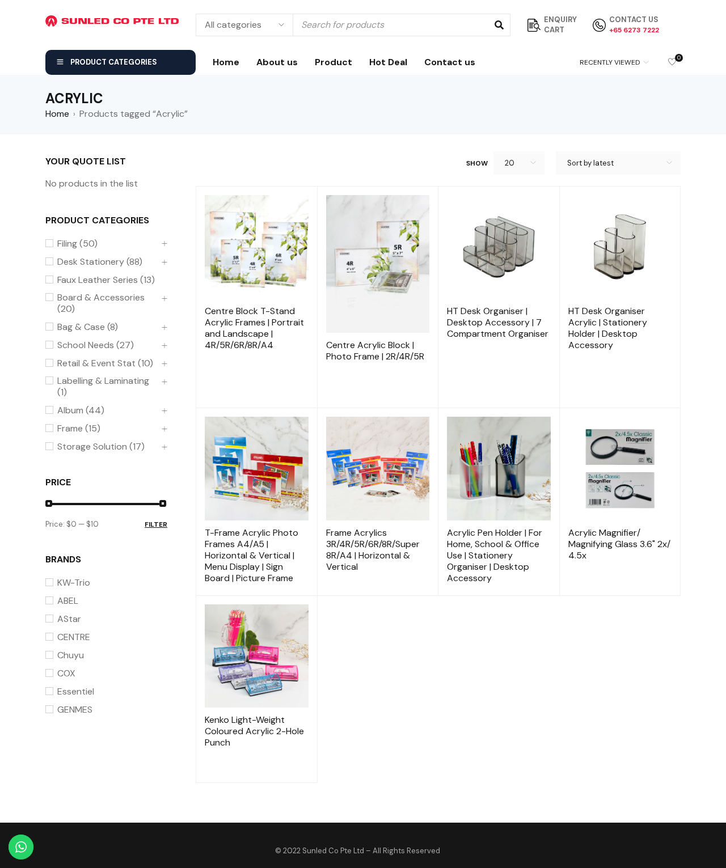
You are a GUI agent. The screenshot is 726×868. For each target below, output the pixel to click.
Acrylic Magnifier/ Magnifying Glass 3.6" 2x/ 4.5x (619, 544)
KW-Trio (73, 582)
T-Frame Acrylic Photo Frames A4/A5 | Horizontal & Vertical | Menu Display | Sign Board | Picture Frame (251, 555)
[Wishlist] (672, 62)
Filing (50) (77, 243)
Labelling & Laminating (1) (103, 386)
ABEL (67, 601)
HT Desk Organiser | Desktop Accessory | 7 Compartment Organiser (497, 322)
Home (57, 114)
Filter (156, 524)
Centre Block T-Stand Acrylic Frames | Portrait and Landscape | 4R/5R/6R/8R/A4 (254, 328)
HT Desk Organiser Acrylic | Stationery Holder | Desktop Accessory (607, 328)
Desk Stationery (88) (99, 262)
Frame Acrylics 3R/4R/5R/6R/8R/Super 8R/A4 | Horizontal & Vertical (373, 550)
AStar (69, 619)
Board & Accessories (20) (101, 303)
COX (66, 673)
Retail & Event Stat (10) (105, 363)
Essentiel (75, 691)
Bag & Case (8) (87, 327)
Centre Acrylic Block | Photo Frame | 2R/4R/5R (375, 350)
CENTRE (73, 637)
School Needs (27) (95, 345)
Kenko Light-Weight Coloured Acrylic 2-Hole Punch (254, 731)
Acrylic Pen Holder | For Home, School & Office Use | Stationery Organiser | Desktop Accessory (494, 555)
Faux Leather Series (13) (106, 280)
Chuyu (70, 655)
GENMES (74, 709)
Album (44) (80, 410)
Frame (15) (78, 428)
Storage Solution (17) (101, 446)
